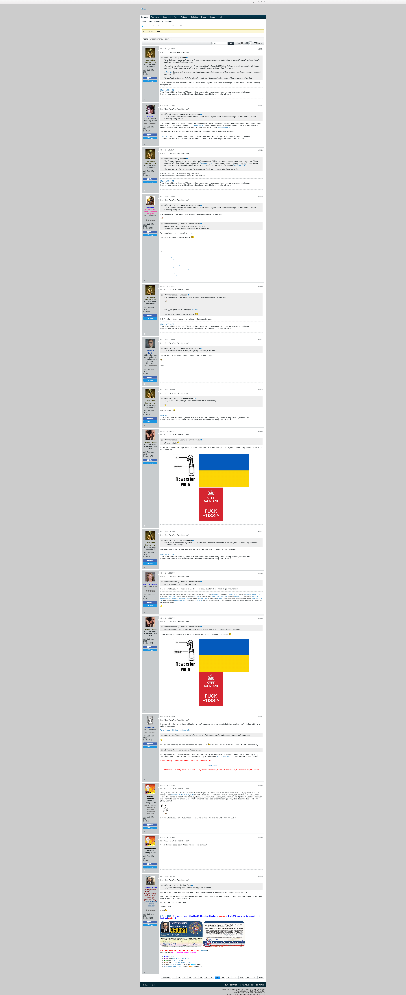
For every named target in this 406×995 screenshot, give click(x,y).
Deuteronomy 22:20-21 (180, 600)
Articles (184, 17)
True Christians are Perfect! (167, 253)
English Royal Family (182, 962)
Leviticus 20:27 (172, 596)
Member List (158, 21)
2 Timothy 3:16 (211, 766)
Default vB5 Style (149, 985)
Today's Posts (147, 21)
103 (247, 977)
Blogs (203, 17)
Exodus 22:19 (254, 596)
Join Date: (147, 70)
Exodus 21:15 (196, 596)
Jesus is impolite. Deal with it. (167, 261)
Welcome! (155, 17)
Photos (168, 39)
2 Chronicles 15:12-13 (202, 598)
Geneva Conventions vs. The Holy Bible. (170, 271)
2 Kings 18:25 (165, 916)
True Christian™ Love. (165, 255)
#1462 (260, 390)
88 (184, 977)
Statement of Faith (170, 17)
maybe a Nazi (177, 960)
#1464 (260, 532)
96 (206, 977)
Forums (144, 17)
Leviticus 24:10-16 (198, 600)
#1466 (260, 618)
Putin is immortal (176, 964)
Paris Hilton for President (173, 966)
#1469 (260, 837)
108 (254, 977)
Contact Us (234, 985)
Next (261, 977)
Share (151, 78)
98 (217, 977)
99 (223, 977)
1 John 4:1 (168, 72)
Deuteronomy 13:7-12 (165, 598)
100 (228, 977)
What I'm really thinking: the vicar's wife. (175, 730)
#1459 (260, 197)
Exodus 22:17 (231, 594)
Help (226, 985)
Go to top (260, 985)
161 (191, 795)
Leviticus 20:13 (249, 594)
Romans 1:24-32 (257, 594)
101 (235, 977)
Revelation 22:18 (224, 127)
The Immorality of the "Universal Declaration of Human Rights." (175, 269)
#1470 (260, 877)
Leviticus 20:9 (223, 596)
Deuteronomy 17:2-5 (177, 598)
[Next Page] (251, 43)
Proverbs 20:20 (215, 596)
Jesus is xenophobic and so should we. (170, 263)
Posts (145, 39)
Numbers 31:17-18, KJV (180, 795)
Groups (212, 17)
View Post (187, 57)
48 (179, 977)
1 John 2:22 (164, 136)
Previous (166, 977)
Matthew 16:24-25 (167, 90)
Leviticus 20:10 (238, 596)
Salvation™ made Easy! (166, 257)
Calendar (168, 21)
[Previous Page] (249, 43)
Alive (172, 956)
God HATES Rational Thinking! (167, 273)
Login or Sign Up (257, 2)
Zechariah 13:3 (220, 598)
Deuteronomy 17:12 (216, 594)
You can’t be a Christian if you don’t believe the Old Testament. (175, 259)
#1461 (260, 340)
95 (201, 977)
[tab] (145, 39)
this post (191, 233)
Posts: (145, 74)
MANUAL (203, 951)
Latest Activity (156, 39)
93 (190, 977)
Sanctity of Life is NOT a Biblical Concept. (170, 265)
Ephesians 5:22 (223, 756)
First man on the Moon (180, 958)
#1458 (260, 150)
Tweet (151, 81)
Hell (220, 17)
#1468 (260, 785)
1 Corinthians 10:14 (195, 125)
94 (195, 977)
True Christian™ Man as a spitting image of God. (172, 275)
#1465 (260, 573)
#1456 (260, 49)
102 (241, 977)
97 (212, 977)
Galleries (194, 17)
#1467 (260, 716)
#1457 (260, 105)
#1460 (260, 286)
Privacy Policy (248, 985)
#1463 (260, 431)
